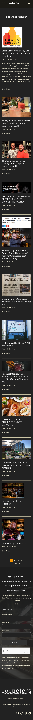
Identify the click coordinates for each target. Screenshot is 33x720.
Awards (16, 699)
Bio (9, 699)
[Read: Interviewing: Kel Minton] (13, 529)
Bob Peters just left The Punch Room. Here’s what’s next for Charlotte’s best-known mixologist (15, 254)
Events (4, 59)
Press (4, 129)
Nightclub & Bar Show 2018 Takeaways (16, 344)
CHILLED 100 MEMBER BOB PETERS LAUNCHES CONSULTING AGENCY (16, 199)
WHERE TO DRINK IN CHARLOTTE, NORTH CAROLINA (12, 422)
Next (17, 563)
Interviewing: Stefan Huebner (12, 502)
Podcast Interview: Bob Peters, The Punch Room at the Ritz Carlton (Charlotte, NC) (15, 377)
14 (22, 560)
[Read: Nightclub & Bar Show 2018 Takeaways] (16, 329)
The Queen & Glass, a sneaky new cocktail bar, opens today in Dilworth (16, 123)
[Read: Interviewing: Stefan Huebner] (13, 490)
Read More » (6, 89)
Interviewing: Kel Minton (14, 543)
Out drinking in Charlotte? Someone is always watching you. (16, 301)
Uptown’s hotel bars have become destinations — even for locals (16, 465)
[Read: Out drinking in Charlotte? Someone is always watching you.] (16, 285)
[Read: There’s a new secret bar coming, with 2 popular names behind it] (16, 149)
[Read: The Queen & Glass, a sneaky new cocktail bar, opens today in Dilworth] (16, 107)
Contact (22, 699)
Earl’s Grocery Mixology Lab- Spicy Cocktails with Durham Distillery (16, 53)
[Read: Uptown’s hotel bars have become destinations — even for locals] (16, 449)
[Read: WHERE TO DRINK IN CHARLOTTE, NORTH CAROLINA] (16, 406)
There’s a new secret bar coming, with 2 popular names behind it (14, 163)
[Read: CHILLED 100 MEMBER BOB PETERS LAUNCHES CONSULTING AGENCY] (16, 187)
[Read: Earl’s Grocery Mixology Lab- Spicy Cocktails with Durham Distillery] (12, 37)
